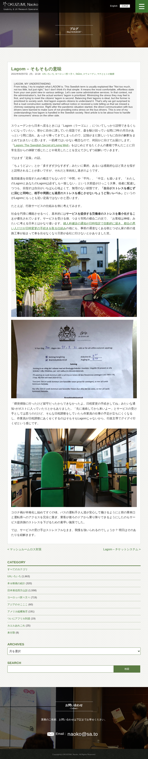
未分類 (11, 632)
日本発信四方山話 (17, 590)
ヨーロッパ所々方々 (65, 74)
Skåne (79, 74)
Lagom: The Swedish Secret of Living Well (41, 145)
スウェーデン (89, 74)
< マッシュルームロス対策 (24, 549)
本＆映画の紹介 (16, 583)
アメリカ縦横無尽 (17, 611)
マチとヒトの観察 (105, 74)
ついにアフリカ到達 (18, 618)
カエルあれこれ (16, 625)
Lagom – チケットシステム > (122, 549)
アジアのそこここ (17, 604)
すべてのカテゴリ (17, 569)
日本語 (125, 6)
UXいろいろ (48, 74)
